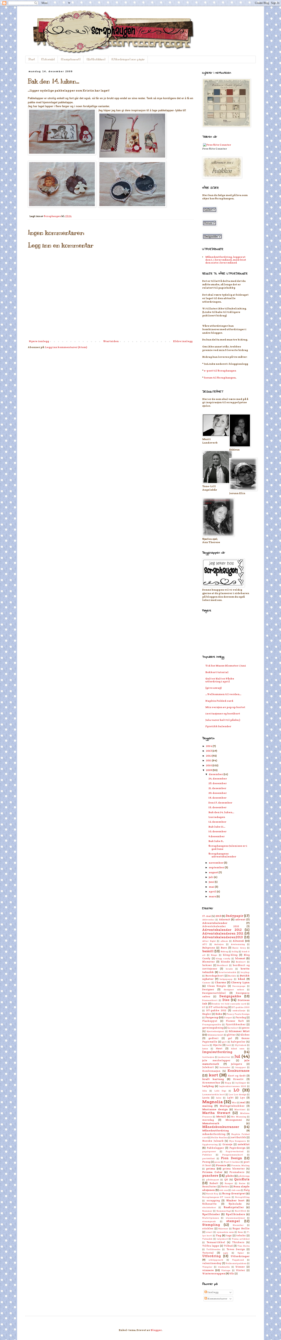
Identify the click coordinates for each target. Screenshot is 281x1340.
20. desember (217, 792)
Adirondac (208, 919)
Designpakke (230, 996)
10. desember (217, 831)
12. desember (217, 821)
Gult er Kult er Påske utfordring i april (219, 680)
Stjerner (223, 1228)
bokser (207, 965)
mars (212, 896)
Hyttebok (240, 1045)
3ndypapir (234, 916)
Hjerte (217, 1045)
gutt (224, 1042)
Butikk (232, 976)
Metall (221, 1116)
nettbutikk (238, 1137)
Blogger (156, 1330)
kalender (224, 1067)
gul (230, 1038)
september (217, 867)
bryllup (245, 972)
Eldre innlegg (183, 341)
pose (217, 1162)
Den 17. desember (220, 802)
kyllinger (240, 1083)
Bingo (214, 955)
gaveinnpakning (212, 1027)
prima (210, 1168)
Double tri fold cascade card (229, 1004)
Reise (242, 1183)
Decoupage (238, 986)
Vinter (240, 1270)
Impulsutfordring (217, 1052)
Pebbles (207, 1155)
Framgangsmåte (211, 1024)
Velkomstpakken (235, 1263)
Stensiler (238, 1225)
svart (209, 1232)
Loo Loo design (237, 1094)
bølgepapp (226, 979)
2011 (209, 760)
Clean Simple (216, 986)
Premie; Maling (240, 1165)
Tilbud (228, 1246)
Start (31, 59)
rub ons (223, 1190)
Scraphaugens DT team (216, 1197)
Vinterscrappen (213, 1273)
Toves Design (235, 1249)
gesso (246, 1027)
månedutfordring (213, 1134)
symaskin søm (225, 1232)
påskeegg (244, 1176)
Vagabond (238, 1260)
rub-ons (235, 1190)
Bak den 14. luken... (221, 812)
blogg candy (223, 958)
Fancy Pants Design (238, 1014)
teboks (241, 1235)
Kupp (228, 1083)
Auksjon (219, 944)
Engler (206, 1014)
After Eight (209, 941)
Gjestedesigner (215, 1031)
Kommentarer (217, 1298)
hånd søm (237, 1048)
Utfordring (211, 1256)
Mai (234, 1102)
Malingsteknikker (232, 1106)
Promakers (236, 1172)
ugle (225, 1253)
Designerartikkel (214, 993)
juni (212, 881)
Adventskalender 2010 (220, 926)
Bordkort (222, 965)
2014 (209, 746)
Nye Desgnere (237, 1141)
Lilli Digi (220, 1091)
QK (226, 1179)
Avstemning (238, 944)
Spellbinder (211, 1214)
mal (243, 1102)
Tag (218, 1235)
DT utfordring (218, 1007)
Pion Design (231, 1158)
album (224, 941)
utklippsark (216, 1260)
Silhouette (209, 1204)
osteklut (244, 1144)
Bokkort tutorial (217, 672)
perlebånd (208, 1158)
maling (207, 1105)
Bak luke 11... (216, 826)
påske (229, 1175)
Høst (219, 1048)
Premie (221, 1165)
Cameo (206, 982)
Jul (237, 1056)
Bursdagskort (214, 975)
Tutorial (208, 1253)
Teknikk (207, 1239)
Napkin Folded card (219, 700)
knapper (240, 1067)
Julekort (208, 1067)
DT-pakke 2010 (241, 1007)
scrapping (213, 1200)
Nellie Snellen (219, 1137)
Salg (247, 1190)
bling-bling (230, 955)
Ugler (240, 1253)
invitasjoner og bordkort (222, 713)
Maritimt (239, 1109)
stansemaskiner (235, 1218)
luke (218, 1098)
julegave (236, 1064)
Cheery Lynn (240, 982)
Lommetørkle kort (213, 1094)
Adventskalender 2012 (222, 930)
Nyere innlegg (39, 341)
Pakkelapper (215, 1148)
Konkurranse (239, 1071)
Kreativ (238, 1079)
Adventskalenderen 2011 (222, 933)
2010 (209, 765)
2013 (209, 750)
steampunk (209, 1221)
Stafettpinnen (210, 1218)
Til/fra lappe (210, 1246)
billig (235, 951)
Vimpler (207, 1267)
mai (212, 886)
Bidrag (224, 951)
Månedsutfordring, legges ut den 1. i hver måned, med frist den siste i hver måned (225, 259)
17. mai (206, 916)
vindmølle (224, 1267)
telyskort (222, 1239)
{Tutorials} (48, 59)
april (213, 891)
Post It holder (232, 1162)
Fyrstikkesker (236, 1024)
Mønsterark (210, 1123)
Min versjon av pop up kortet (225, 707)
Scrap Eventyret (234, 1193)
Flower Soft (235, 1021)
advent (240, 919)
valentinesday (211, 1263)
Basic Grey (239, 948)
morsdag (208, 1120)
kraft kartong (213, 1079)
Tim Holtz (243, 1246)
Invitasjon (208, 1057)
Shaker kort (235, 1200)
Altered (238, 940)
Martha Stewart (216, 1113)
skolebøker (209, 1207)
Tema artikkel (241, 1239)
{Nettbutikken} (96, 59)
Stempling (211, 1225)
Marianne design (215, 1109)
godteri (213, 1038)
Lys (242, 1097)
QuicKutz (242, 1179)
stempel (233, 1221)
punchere (210, 1175)
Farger (228, 1017)
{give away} (213, 687)
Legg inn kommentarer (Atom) (66, 347)
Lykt (230, 1097)
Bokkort (241, 962)
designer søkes (234, 989)
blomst (240, 958)
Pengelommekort (232, 1155)
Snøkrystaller (234, 1207)
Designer (208, 989)
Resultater (209, 1186)
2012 (209, 755)
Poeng (206, 1162)
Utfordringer (240, 1256)
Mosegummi (233, 1120)
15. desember (217, 807)
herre (205, 1045)
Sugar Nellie (241, 1228)
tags (229, 1235)
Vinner (240, 1267)
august (213, 872)
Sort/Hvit (240, 1211)
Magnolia (212, 1102)
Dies (225, 1000)
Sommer (207, 1211)
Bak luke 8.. (216, 841)
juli (211, 877)
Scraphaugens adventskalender (222, 855)
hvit (228, 1045)
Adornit (224, 919)
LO (236, 1090)
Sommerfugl (223, 1211)
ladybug (208, 1086)
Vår (231, 1273)
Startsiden (111, 341)
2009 (209, 770)
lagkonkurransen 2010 (232, 1086)
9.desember (216, 836)
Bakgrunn (208, 947)
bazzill (208, 951)
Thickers (238, 1242)
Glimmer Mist (239, 1031)
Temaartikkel (216, 1242)
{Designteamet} (70, 59)
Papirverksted (234, 1151)
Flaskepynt (209, 1021)
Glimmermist (215, 1035)
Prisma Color (212, 1172)
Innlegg (212, 1292)
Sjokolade (235, 1204)
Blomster (208, 961)
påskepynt (212, 1180)
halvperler (238, 1041)
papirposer (209, 1151)
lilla (204, 1091)
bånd (241, 978)
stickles (207, 1228)
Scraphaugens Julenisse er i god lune (227, 847)
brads (229, 969)
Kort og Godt (237, 1075)
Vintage (225, 1270)
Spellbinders (235, 1214)
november (216, 862)
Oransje (227, 1144)
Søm (240, 1232)
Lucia (205, 1097)
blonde (225, 961)
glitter (231, 1034)
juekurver (224, 1057)
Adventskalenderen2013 (222, 937)
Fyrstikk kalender (218, 726)
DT (203, 1007)
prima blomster (234, 1168)
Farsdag (241, 1017)
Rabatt (213, 1183)
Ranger (229, 1183)
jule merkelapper (216, 1060)
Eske (218, 1013)
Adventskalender (214, 922)
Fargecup (211, 1017)
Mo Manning (238, 1117)
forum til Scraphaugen (220, 377)
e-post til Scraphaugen (220, 370)
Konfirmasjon (211, 1071)
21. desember (217, 788)
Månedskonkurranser (220, 1127)
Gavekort (233, 1028)
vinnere (208, 1270)
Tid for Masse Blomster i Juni (225, 665)
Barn (224, 947)
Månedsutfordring (215, 1130)
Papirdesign (237, 1148)
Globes (245, 1034)
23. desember (217, 783)
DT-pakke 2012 (216, 1010)
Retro (225, 1186)
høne (205, 1048)
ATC (204, 944)
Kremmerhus (211, 1082)
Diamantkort (209, 1000)
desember (216, 774)
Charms (220, 982)
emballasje (238, 1010)
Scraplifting (242, 1197)
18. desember (217, 797)
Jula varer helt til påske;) (222, 719)
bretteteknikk (227, 972)
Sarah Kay (212, 1194)
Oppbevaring (210, 1144)
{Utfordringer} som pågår (128, 59)
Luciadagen (216, 817)
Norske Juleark (213, 1141)
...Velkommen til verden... (223, 694)
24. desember (217, 778)
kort (213, 1075)
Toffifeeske (213, 1249)
